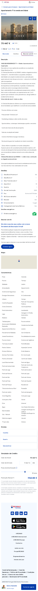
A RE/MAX (19, 533)
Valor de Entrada (6, 463)
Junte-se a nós (19, 548)
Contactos (19, 543)
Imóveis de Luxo (19, 559)
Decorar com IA (28, 54)
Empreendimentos (19, 556)
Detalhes (16, 54)
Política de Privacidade (18, 572)
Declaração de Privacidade (18, 577)
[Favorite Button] (34, 18)
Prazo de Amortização (8, 468)
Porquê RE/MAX (19, 551)
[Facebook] (12, 513)
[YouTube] (25, 513)
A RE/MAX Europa (19, 540)
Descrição (6, 54)
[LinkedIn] (21, 513)
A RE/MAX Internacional (19, 537)
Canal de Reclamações (9, 570)
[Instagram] (16, 513)
